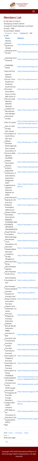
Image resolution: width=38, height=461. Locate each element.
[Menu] (33, 11)
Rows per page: (10, 438)
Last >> (7, 435)
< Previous (8, 33)
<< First (10, 433)
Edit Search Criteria (13, 21)
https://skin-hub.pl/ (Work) (27, 110)
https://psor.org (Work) (26, 293)
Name (7, 38)
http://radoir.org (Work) (26, 280)
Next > (16, 33)
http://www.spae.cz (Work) (27, 299)
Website (20, 38)
